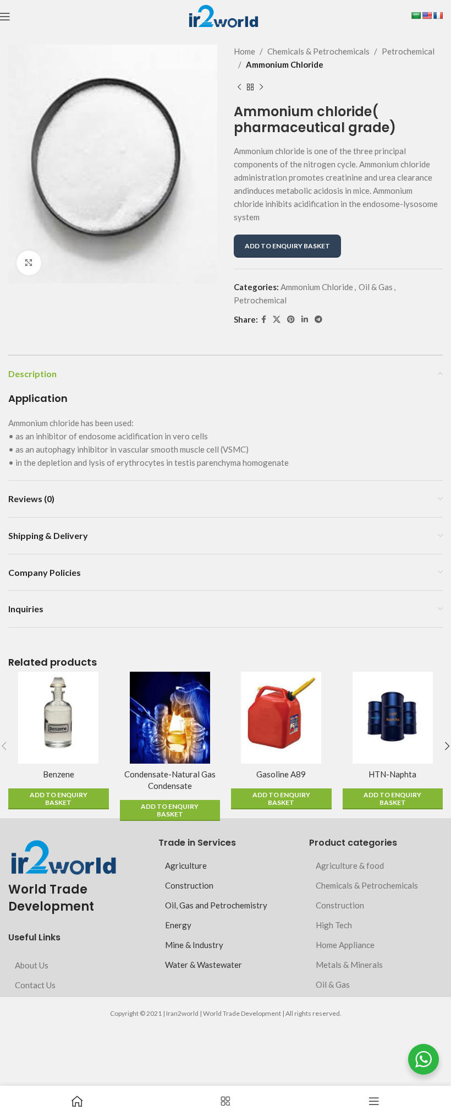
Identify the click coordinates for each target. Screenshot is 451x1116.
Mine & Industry (194, 945)
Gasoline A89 (281, 774)
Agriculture (186, 865)
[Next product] (261, 87)
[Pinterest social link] (291, 319)
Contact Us (35, 985)
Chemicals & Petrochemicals (318, 51)
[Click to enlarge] (28, 263)
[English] (427, 15)
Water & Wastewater (203, 965)
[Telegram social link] (318, 319)
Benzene (58, 774)
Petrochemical (408, 51)
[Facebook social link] (264, 319)
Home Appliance (345, 945)
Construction (189, 885)
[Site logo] (223, 15)
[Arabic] (416, 15)
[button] (58, 798)
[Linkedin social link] (304, 319)
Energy (178, 925)
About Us (31, 965)
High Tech (334, 925)
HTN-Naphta (392, 774)
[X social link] (277, 319)
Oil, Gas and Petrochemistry (216, 905)
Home (244, 51)
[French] (438, 15)
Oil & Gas (376, 287)
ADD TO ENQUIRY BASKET (287, 246)
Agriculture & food (350, 865)
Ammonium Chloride (284, 64)
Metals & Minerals (349, 965)
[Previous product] (239, 87)
